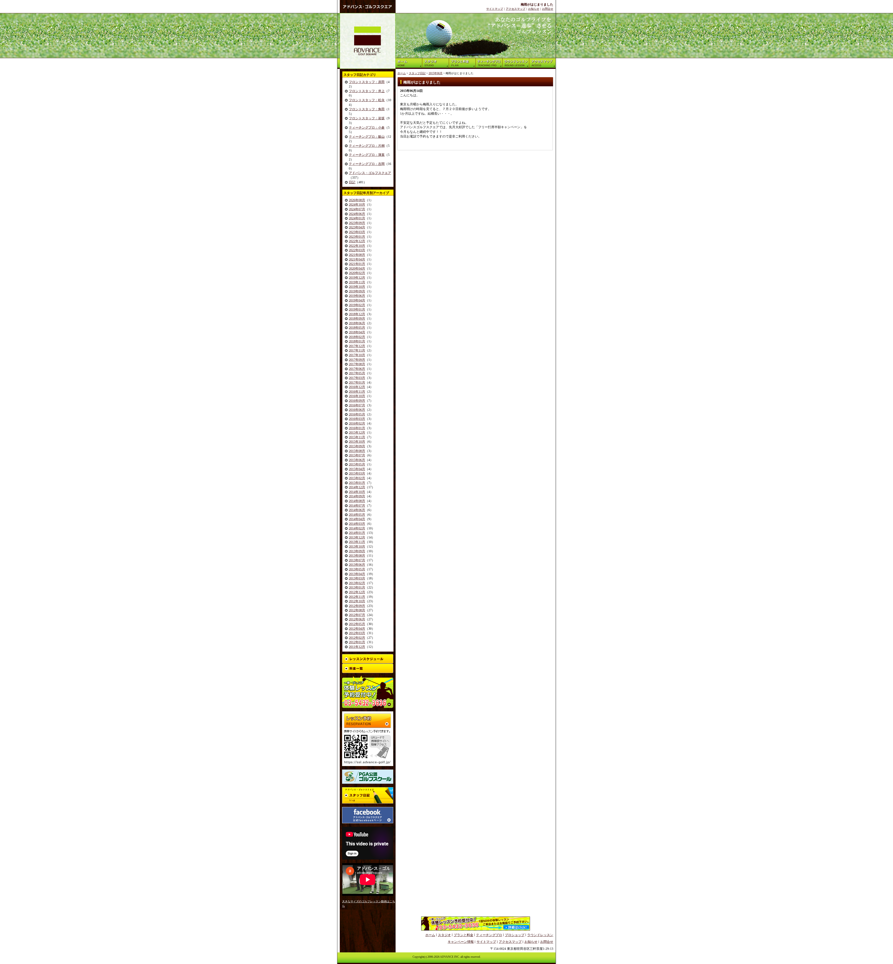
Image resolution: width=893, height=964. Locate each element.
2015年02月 (357, 478)
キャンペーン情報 (461, 942)
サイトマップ (494, 8)
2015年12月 (357, 432)
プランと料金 (463, 935)
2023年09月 (357, 223)
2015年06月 (357, 460)
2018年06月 (357, 323)
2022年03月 (357, 250)
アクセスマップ (515, 8)
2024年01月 (357, 218)
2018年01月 (357, 341)
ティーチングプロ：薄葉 (367, 155)
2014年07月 (357, 505)
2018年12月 (357, 314)
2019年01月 (357, 309)
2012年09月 (357, 606)
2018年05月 (357, 327)
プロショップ (514, 935)
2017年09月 (357, 360)
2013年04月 (357, 574)
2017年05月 (357, 373)
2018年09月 (357, 318)
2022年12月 (357, 241)
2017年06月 (357, 369)
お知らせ (533, 8)
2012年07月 (357, 615)
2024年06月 (357, 214)
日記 (352, 182)
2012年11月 (357, 597)
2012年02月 (357, 637)
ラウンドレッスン (540, 935)
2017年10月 (357, 355)
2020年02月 (357, 273)
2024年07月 (357, 209)
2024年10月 (357, 204)
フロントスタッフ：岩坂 (367, 118)
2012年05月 (357, 624)
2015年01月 (357, 483)
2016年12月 (357, 387)
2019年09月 (357, 291)
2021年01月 (357, 264)
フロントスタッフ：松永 (367, 100)
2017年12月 (357, 346)
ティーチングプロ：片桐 (367, 145)
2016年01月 (357, 428)
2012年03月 (357, 633)
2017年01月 (357, 382)
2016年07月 (357, 405)
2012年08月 (357, 610)
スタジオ (444, 935)
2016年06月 (357, 410)
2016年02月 (357, 423)
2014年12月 (357, 487)
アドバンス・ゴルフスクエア (370, 173)
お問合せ (547, 8)
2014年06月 (357, 510)
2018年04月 (357, 332)
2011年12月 (357, 647)
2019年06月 (357, 296)
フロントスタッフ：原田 (367, 82)
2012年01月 (357, 642)
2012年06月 (357, 619)
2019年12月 (357, 277)
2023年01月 (357, 236)
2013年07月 (357, 560)
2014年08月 (357, 501)
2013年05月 (357, 569)
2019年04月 (357, 300)
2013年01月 (357, 587)
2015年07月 (357, 455)
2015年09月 (357, 446)
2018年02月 (357, 337)
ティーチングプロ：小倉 (367, 127)
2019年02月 (357, 305)
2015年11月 (357, 437)
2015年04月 (357, 469)
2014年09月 (357, 496)
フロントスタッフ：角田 (367, 109)
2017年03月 (357, 378)
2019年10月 (357, 286)
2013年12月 (357, 537)
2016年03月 (357, 419)
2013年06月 (357, 564)
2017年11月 (357, 350)
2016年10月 (357, 396)
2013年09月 (357, 551)
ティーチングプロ (489, 935)
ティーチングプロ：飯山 (367, 136)
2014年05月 (357, 514)
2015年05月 (357, 464)
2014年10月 (357, 492)
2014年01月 (357, 533)
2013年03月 (357, 578)
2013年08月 (357, 555)
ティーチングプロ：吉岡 (367, 164)
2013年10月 (357, 546)
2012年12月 (357, 592)
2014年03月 (357, 524)
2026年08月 (357, 200)
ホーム (401, 73)
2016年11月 (357, 391)
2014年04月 (357, 519)
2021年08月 (357, 255)
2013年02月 (357, 583)
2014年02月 (357, 528)
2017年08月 (357, 364)
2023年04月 (357, 227)
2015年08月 (357, 451)
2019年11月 (357, 282)
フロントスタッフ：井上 (367, 91)
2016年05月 (357, 414)
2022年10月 (357, 246)
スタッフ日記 (417, 73)
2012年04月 (357, 628)
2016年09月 (357, 400)
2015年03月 (357, 473)
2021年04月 (357, 259)
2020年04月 (357, 268)
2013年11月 (357, 542)
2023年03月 (357, 232)
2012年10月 (357, 601)
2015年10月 (357, 441)
